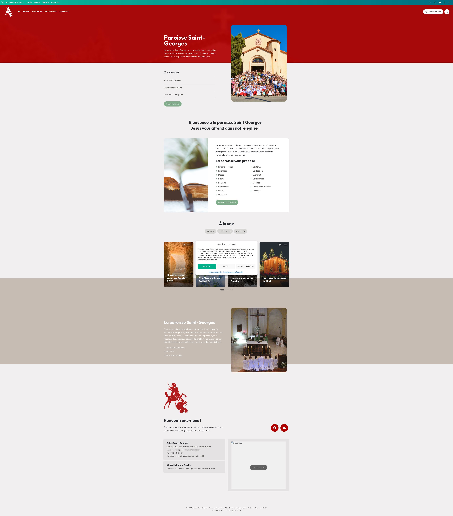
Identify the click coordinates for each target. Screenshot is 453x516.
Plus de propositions (227, 202)
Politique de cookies (215, 272)
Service (221, 190)
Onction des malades (262, 186)
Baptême (257, 167)
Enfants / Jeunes (225, 167)
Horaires (170, 351)
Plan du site (229, 508)
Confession (258, 171)
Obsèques (257, 190)
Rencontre (222, 182)
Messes (210, 231)
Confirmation (258, 178)
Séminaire (45, 2)
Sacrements (223, 186)
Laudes (178, 81)
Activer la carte (258, 467)
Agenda (29, 2)
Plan (209, 447)
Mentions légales (241, 508)
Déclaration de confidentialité (233, 272)
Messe (221, 175)
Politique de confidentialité (257, 508)
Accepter (206, 266)
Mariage (256, 182)
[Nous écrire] (284, 428)
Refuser (226, 266)
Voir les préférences (245, 266)
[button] (222, 289)
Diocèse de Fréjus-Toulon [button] (14, 2)
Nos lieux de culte (174, 355)
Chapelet (179, 95)
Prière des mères (175, 88)
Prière (221, 178)
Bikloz (239, 510)
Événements (225, 231)
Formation (222, 171)
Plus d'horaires (172, 104)
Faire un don (55, 2)
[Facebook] (275, 428)
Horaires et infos (434, 12)
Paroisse (37, 2)
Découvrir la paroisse (175, 347)
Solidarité (222, 194)
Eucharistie (257, 175)
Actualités (240, 231)
